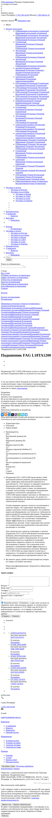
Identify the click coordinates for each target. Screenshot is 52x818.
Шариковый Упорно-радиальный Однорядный (26, 339)
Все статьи (5, 273)
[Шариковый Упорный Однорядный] (31, 140)
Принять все (6, 804)
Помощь (4, 751)
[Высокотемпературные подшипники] (31, 181)
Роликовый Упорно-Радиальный (21, 345)
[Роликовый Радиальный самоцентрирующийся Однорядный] (33, 133)
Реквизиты (15, 220)
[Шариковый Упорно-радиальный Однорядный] (33, 151)
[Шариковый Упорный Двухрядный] (31, 144)
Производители (12, 212)
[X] (12, 414)
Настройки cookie (8, 766)
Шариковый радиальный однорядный (16, 308)
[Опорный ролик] (23, 179)
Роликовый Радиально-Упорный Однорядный (23, 329)
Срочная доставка (13, 745)
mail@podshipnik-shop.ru (11, 717)
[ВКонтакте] (2, 414)
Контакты (10, 218)
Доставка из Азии (18, 242)
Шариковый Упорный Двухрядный (26, 338)
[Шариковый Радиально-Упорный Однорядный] (33, 42)
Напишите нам (23, 21)
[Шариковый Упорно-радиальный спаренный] (33, 159)
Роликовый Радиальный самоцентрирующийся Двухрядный (20, 333)
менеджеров (22, 388)
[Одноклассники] (5, 414)
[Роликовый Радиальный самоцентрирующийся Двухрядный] (33, 125)
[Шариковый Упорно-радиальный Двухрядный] (33, 51)
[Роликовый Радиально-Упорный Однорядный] (33, 107)
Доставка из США (18, 240)
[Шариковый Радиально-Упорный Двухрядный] (33, 59)
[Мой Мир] (9, 414)
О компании (11, 214)
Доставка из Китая (18, 237)
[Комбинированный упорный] (28, 101)
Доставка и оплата (13, 188)
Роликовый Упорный (29, 343)
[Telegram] (26, 414)
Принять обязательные (21, 804)
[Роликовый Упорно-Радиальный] (29, 175)
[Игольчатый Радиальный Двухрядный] (32, 96)
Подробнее (15, 642)
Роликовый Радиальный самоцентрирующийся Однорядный (25, 335)
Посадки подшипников (10, 282)
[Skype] (22, 414)
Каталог (9, 227)
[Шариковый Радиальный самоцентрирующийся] (33, 77)
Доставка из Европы (19, 244)
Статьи (9, 758)
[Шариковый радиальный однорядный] (32, 31)
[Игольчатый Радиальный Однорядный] (32, 92)
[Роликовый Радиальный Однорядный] (32, 83)
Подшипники (16, 229)
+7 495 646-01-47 (43, 15)
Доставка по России (19, 190)
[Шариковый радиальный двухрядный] (31, 35)
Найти (9, 260)
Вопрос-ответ (11, 760)
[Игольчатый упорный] (25, 170)
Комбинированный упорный (23, 328)
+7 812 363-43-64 (22, 15)
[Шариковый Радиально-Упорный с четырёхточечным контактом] (33, 68)
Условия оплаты (12, 741)
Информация (6, 736)
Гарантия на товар (13, 747)
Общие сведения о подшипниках (14, 277)
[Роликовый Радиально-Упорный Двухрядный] (33, 116)
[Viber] (16, 414)
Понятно (5, 816)
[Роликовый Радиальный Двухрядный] (31, 88)
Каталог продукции (14, 29)
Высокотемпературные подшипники (21, 347)
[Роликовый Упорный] (25, 166)
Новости (14, 216)
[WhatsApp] (19, 414)
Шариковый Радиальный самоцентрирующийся (16, 318)
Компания (5, 722)
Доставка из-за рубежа (20, 192)
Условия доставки (13, 743)
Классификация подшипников (13, 286)
